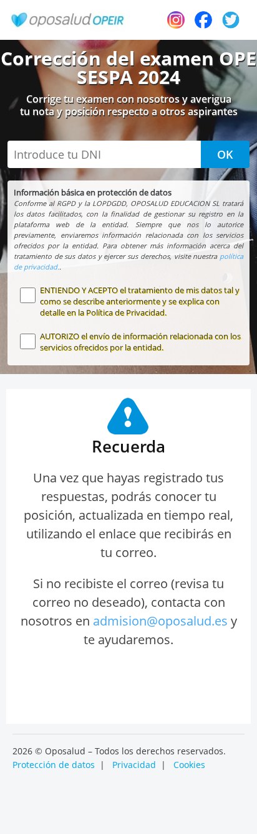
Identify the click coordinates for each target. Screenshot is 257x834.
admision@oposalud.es (160, 620)
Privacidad (134, 765)
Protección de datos (53, 765)
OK (225, 154)
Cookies (189, 765)
